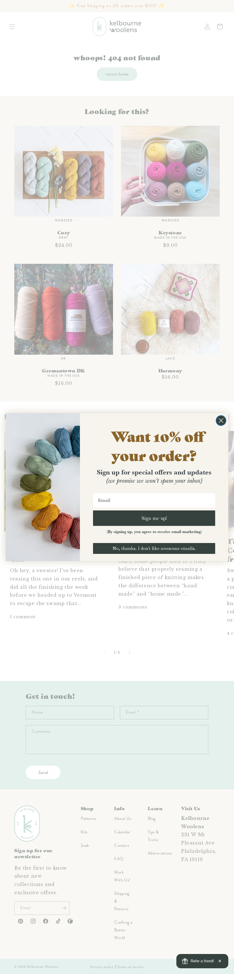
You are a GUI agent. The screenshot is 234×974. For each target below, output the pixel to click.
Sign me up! (154, 518)
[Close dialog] (221, 421)
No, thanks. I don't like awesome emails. (154, 548)
